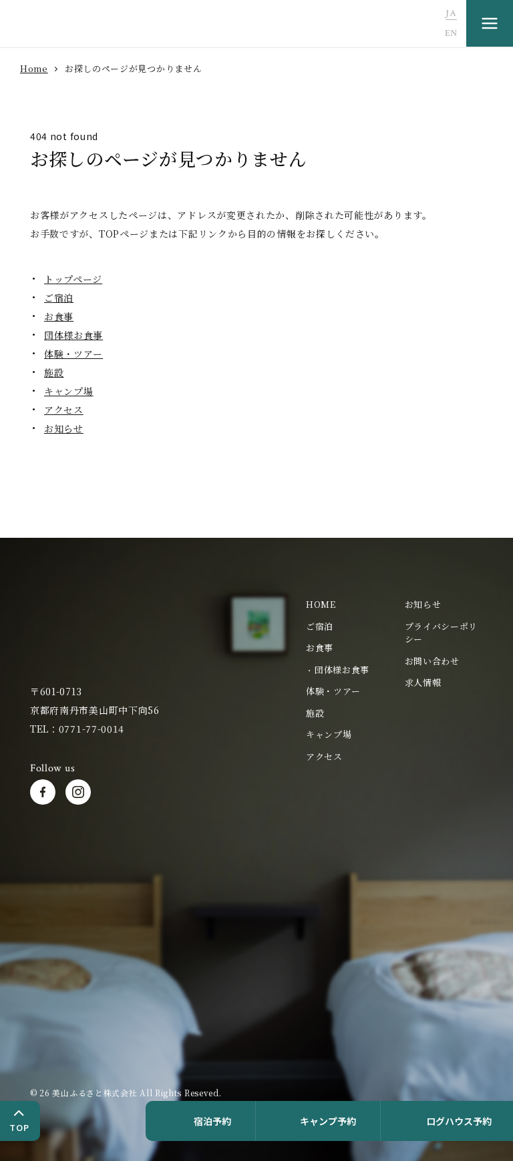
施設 (53, 372)
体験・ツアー (73, 353)
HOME (321, 604)
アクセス (63, 409)
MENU (489, 23)
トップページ (73, 279)
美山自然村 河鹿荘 (67, 630)
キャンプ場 (69, 391)
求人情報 (423, 682)
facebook (42, 792)
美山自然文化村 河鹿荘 (89, 24)
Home (34, 68)
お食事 (58, 316)
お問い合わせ (432, 661)
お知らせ (63, 428)
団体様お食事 (73, 335)
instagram (78, 792)
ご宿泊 (58, 297)
